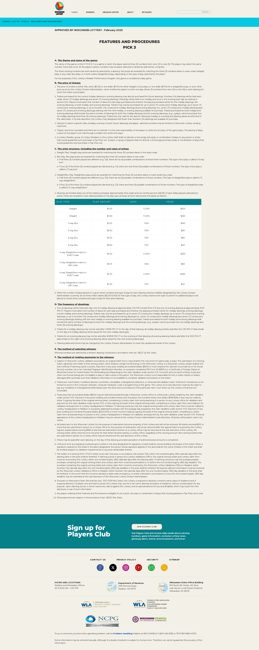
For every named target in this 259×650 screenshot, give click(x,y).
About (130, 12)
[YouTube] (138, 567)
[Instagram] (126, 567)
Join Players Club (147, 527)
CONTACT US (98, 560)
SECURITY (153, 560)
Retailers (146, 12)
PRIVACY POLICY (126, 560)
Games (74, 12)
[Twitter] (113, 567)
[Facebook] (100, 567)
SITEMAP (174, 560)
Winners (90, 12)
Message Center (111, 12)
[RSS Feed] (164, 567)
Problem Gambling (122, 633)
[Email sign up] (151, 567)
